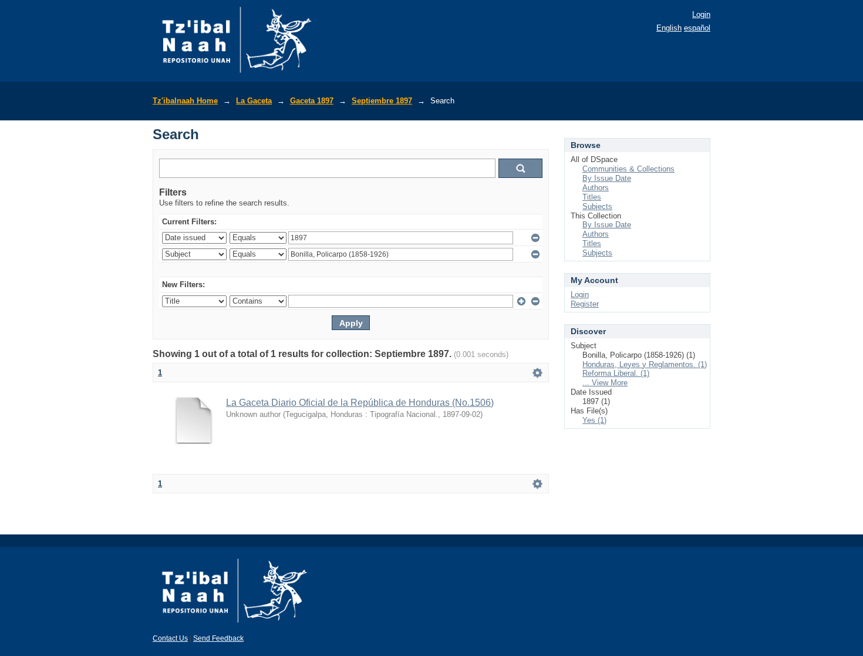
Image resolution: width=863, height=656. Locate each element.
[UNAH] (235, 627)
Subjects (597, 206)
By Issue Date (606, 178)
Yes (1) (594, 420)
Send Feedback (218, 638)
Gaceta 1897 (311, 100)
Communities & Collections (628, 168)
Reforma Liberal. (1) (615, 373)
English (669, 27)
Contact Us (170, 638)
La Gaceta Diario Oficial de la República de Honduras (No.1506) (360, 403)
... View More (605, 382)
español (697, 27)
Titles (591, 197)
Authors (595, 187)
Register (585, 304)
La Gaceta (254, 100)
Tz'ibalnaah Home (185, 100)
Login (701, 14)
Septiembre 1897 (382, 100)
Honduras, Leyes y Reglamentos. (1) (644, 364)
